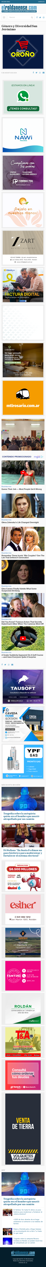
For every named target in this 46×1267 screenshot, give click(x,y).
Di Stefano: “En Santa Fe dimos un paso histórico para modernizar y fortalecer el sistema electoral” (27, 1212)
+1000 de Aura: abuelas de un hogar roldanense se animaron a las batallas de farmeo (28, 1221)
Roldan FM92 (6, 1)
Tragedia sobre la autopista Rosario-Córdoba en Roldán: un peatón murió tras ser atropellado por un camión (27, 1241)
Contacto (41, 1)
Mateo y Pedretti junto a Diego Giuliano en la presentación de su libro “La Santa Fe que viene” (27, 1231)
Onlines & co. (23, 1262)
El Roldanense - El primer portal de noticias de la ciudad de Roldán (19, 9)
